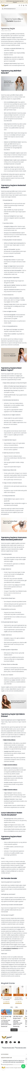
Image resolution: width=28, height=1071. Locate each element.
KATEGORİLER (4, 1054)
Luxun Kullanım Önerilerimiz (10, 948)
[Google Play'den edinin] (8, 1048)
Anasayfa (14, 1030)
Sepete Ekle (6, 995)
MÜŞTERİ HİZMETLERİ (6, 1057)
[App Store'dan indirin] (20, 1048)
